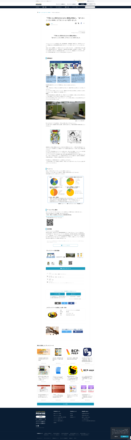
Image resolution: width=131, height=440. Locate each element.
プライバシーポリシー (119, 429)
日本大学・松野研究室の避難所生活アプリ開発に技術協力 (58, 359)
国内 (80, 1)
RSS (75, 438)
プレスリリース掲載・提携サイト (59, 420)
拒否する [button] (116, 436)
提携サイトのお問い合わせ (86, 417)
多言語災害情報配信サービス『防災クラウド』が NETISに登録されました (43, 396)
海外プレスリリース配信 (57, 415)
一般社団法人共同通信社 (47, 433)
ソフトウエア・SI (44, 12)
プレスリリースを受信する (71, 4)
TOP (39, 12)
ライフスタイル (59, 7)
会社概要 (71, 415)
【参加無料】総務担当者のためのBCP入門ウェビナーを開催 (43, 359)
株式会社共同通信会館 (65, 433)
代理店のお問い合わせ (85, 415)
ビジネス (37, 7)
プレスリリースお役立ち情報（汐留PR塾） (60, 417)
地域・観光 (44, 7)
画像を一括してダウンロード (65, 268)
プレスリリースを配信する (60, 4)
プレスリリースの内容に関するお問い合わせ (88, 420)
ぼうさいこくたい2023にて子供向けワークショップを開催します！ (72, 396)
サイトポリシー (39, 438)
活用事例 (55, 422)
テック (51, 7)
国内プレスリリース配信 (57, 413)
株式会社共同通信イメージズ (84, 433)
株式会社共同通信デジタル (74, 433)
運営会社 (70, 438)
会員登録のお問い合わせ (85, 413)
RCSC (49, 12)
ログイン (91, 4)
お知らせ (71, 413)
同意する (124, 436)
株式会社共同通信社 (56, 433)
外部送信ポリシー (55, 438)
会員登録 (82, 4)
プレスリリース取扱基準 (63, 438)
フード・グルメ (75, 7)
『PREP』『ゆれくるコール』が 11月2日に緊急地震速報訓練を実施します (58, 396)
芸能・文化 (67, 7)
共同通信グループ (72, 417)
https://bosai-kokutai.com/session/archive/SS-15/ (54, 216)
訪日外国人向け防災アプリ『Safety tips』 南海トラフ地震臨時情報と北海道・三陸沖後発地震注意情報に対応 (87, 360)
